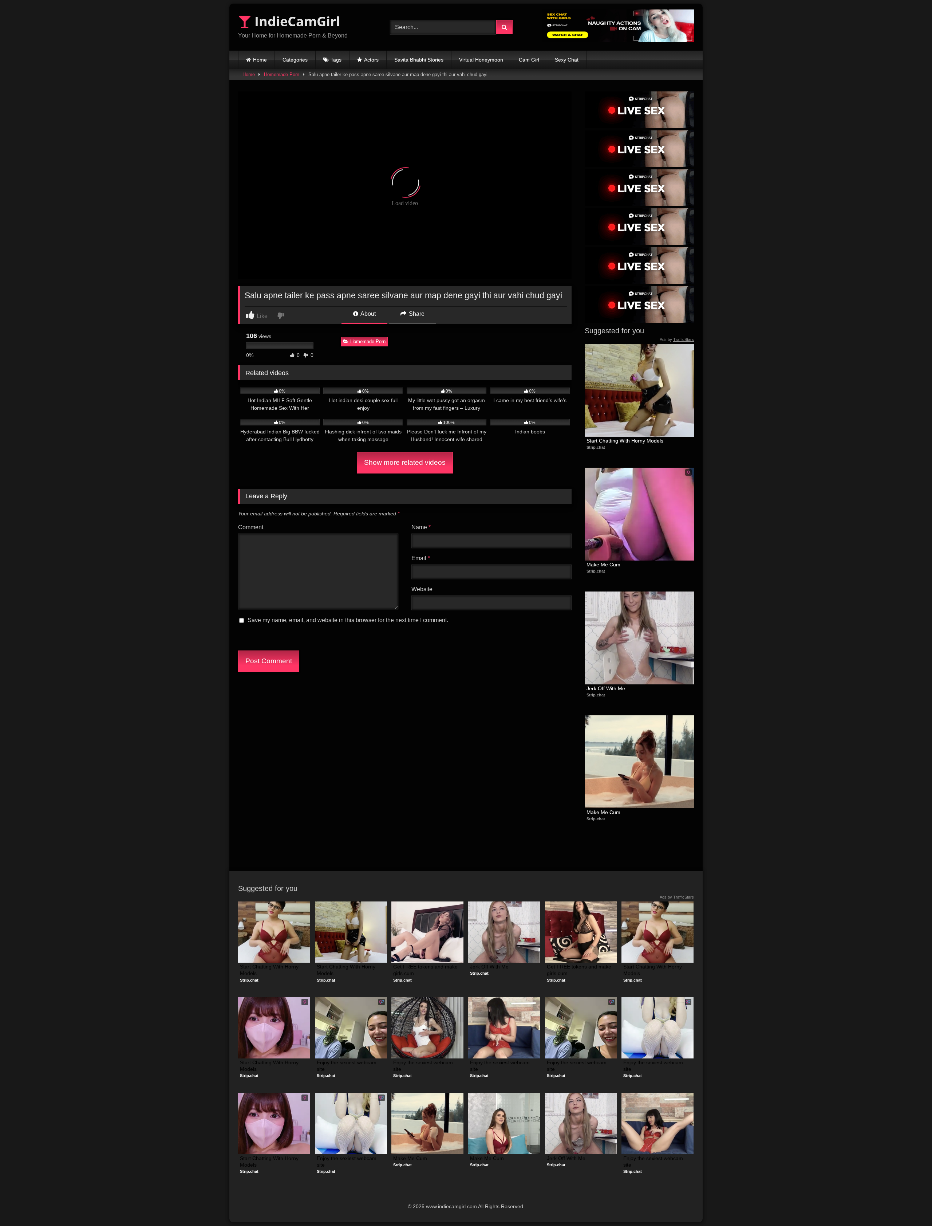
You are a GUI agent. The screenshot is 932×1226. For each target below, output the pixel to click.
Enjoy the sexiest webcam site (347, 1066)
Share (415, 314)
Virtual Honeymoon (481, 60)
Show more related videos (405, 462)
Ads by (677, 339)
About (367, 314)
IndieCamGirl (295, 21)
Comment (250, 527)
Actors (371, 60)
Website (422, 589)
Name (421, 527)
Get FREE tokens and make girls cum (426, 970)
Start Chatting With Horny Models (625, 441)
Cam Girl (529, 60)
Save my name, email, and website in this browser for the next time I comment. (348, 620)
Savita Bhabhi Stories (418, 60)
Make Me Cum (603, 564)
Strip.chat (596, 447)
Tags (336, 60)
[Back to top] (909, 1204)
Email (420, 558)
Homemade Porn (281, 74)
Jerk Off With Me (606, 688)
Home (260, 60)
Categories (295, 60)
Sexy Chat (566, 60)
